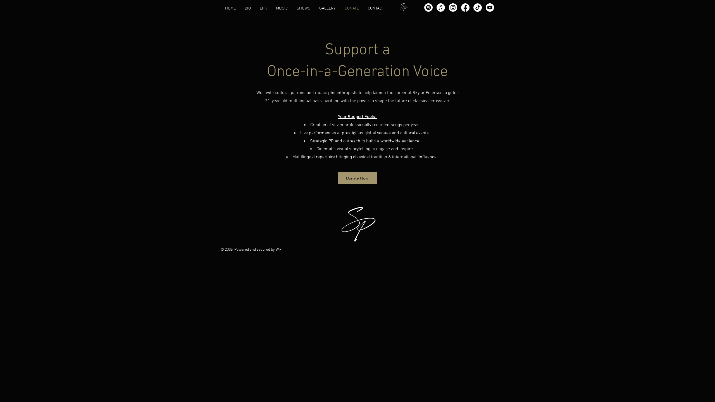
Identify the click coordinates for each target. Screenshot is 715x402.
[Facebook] (465, 7)
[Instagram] (453, 7)
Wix (278, 249)
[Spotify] (428, 7)
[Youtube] (490, 7)
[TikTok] (477, 7)
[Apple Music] (441, 7)
